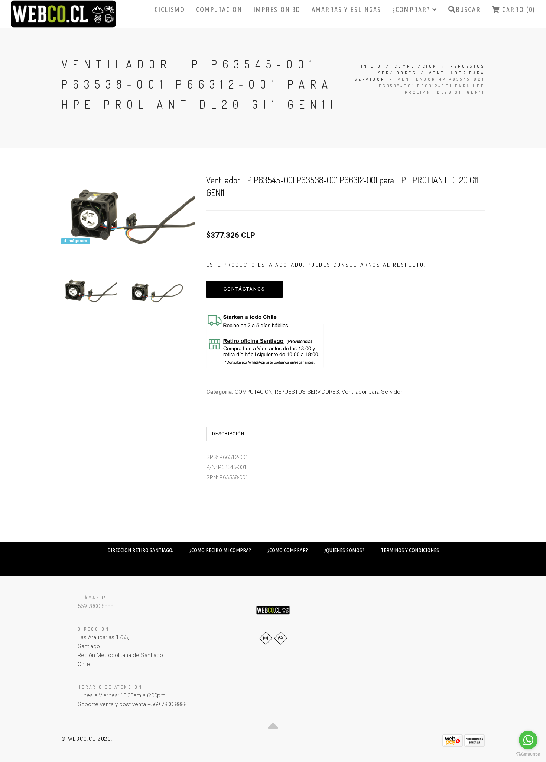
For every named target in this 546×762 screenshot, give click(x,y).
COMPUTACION (219, 9)
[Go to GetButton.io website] (528, 754)
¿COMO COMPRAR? (287, 550)
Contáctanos (244, 289)
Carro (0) (517, 9)
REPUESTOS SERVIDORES (307, 391)
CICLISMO (170, 9)
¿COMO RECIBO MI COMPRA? (220, 550)
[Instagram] (265, 638)
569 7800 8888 (95, 606)
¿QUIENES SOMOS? (344, 550)
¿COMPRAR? (412, 9)
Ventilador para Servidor (372, 391)
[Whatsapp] (280, 638)
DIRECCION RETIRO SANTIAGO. (140, 550)
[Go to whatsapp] (528, 740)
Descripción (228, 433)
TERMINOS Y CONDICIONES (410, 550)
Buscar (468, 9)
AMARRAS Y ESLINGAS (346, 9)
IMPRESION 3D (276, 9)
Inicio (371, 66)
